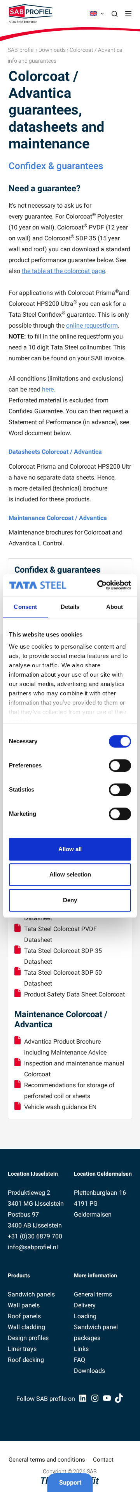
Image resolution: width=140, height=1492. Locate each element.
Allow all (70, 849)
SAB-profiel (21, 50)
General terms (93, 1294)
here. (48, 389)
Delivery (85, 1305)
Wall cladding (26, 1327)
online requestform (92, 325)
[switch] (120, 765)
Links (81, 1349)
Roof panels (24, 1316)
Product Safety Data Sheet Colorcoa (73, 994)
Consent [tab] (25, 606)
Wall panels (24, 1305)
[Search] (114, 14)
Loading (85, 1316)
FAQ (79, 1359)
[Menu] (128, 14)
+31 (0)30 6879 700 (35, 1236)
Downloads (52, 50)
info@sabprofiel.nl (33, 1247)
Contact (103, 1459)
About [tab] (114, 606)
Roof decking (26, 1359)
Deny (70, 900)
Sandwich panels (31, 1294)
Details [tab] (70, 606)
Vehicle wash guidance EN (60, 1107)
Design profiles (28, 1338)
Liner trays (22, 1349)
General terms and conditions (47, 1459)
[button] (97, 13)
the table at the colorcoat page (63, 271)
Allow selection (70, 874)
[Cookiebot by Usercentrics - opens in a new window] (98, 585)
